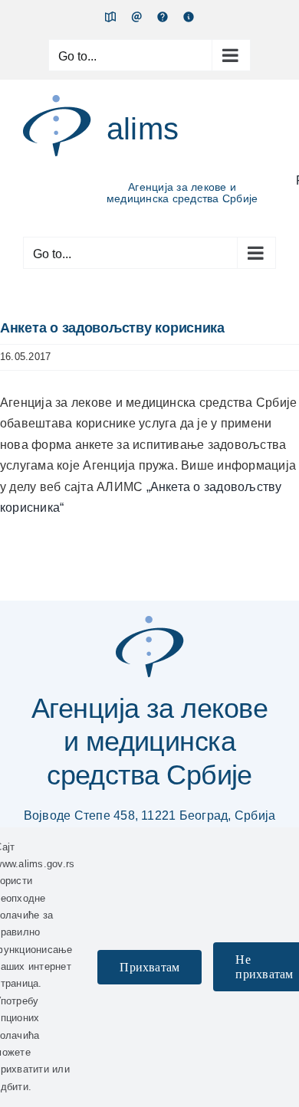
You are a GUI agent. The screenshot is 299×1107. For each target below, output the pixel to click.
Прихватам (149, 967)
